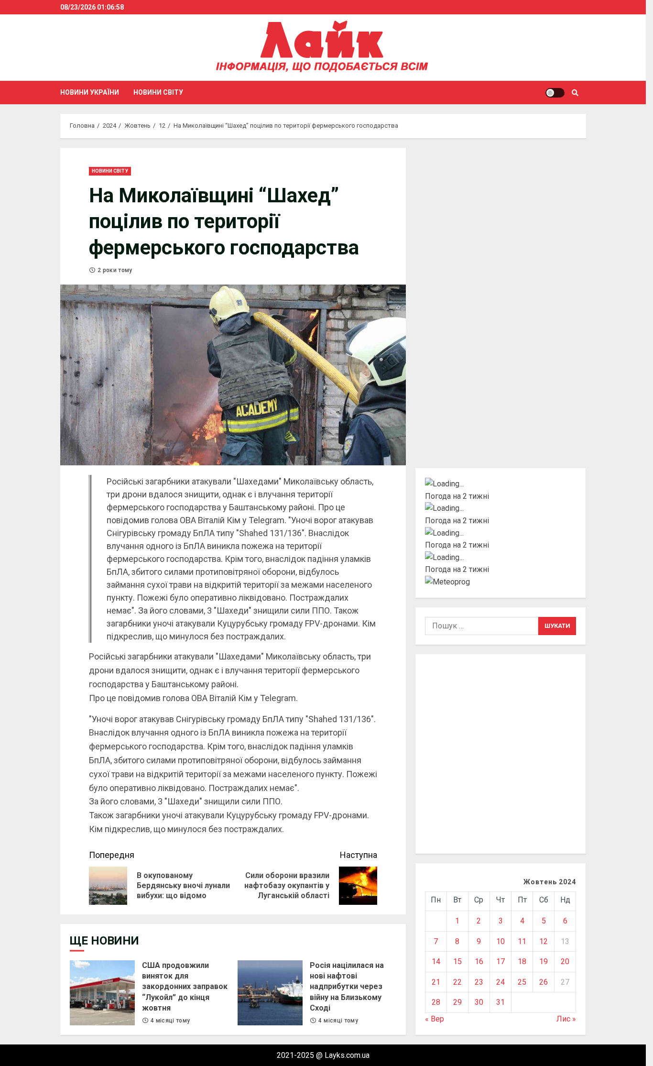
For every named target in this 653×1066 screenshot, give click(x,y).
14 (436, 961)
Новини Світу (158, 92)
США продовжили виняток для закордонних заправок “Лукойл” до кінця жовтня (102, 992)
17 (500, 961)
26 (543, 982)
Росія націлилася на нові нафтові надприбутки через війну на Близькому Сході (270, 992)
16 (479, 961)
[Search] (575, 93)
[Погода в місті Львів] (501, 533)
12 (543, 941)
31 (500, 1002)
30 (479, 1002)
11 (522, 941)
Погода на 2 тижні (457, 496)
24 (500, 982)
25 (522, 982)
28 (436, 1002)
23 (479, 982)
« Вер (434, 1018)
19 (543, 961)
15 (457, 961)
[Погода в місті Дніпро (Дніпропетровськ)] (501, 508)
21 (436, 982)
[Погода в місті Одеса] (501, 557)
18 (522, 961)
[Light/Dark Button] (555, 93)
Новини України (89, 92)
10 (500, 941)
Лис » (566, 1018)
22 (457, 982)
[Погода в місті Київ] (501, 484)
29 (457, 1002)
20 (565, 961)
